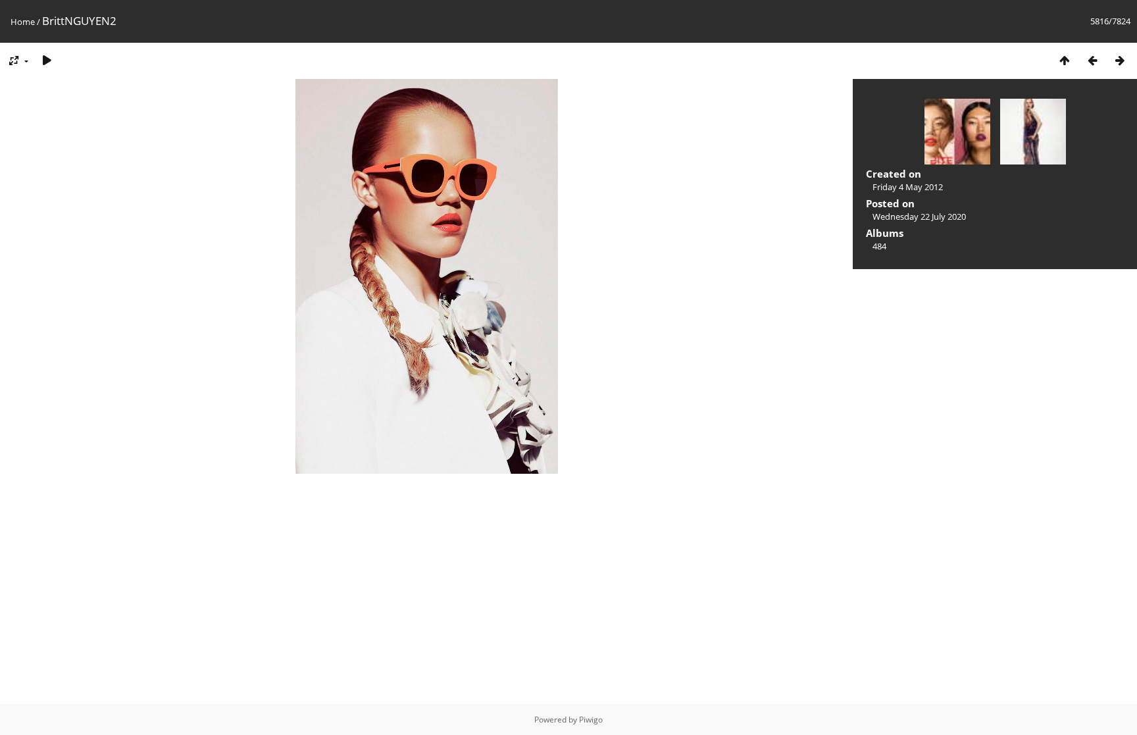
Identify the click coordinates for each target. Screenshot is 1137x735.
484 (879, 246)
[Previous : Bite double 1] (1092, 60)
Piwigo (591, 719)
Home (23, 22)
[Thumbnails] (1064, 60)
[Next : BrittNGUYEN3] (1120, 60)
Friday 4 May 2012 (907, 187)
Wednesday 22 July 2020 (919, 216)
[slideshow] (47, 60)
